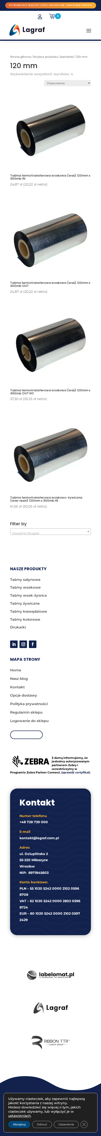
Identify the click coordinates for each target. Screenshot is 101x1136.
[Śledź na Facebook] (32, 644)
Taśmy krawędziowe (28, 611)
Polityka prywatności (29, 704)
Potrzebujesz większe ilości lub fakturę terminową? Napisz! (50, 5)
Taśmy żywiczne (25, 603)
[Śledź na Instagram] (23, 644)
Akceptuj (19, 1124)
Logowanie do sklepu (29, 721)
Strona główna (20, 56)
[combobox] (50, 531)
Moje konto (26, 734)
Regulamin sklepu (26, 712)
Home (15, 670)
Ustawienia (66, 1124)
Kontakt (17, 687)
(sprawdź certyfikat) (75, 772)
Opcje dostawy (23, 695)
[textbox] (50, 533)
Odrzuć (42, 1124)
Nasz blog (19, 678)
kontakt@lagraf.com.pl (39, 838)
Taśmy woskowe (25, 587)
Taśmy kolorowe (25, 619)
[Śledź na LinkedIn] (14, 644)
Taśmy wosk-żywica (28, 595)
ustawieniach (19, 1116)
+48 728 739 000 (33, 822)
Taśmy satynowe (25, 579)
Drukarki (18, 627)
